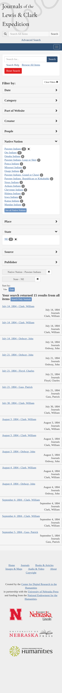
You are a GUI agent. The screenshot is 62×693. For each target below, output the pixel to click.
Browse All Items (31, 64)
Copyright (31, 572)
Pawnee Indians (12, 148)
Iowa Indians (11, 197)
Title (5, 289)
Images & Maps (13, 568)
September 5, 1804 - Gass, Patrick (20, 532)
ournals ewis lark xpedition (19, 14)
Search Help (12, 65)
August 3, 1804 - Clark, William (19, 419)
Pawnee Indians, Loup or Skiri (20, 159)
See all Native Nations (15, 210)
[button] (49, 272)
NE (6, 239)
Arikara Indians (12, 185)
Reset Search (13, 70)
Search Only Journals (21, 299)
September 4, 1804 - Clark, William (21, 499)
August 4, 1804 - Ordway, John (18, 483)
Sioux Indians (11, 182)
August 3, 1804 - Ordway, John (18, 451)
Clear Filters (50, 82)
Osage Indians (11, 171)
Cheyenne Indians (13, 189)
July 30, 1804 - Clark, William (18, 403)
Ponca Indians (11, 163)
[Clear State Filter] (16, 239)
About (53, 568)
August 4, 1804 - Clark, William (19, 467)
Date (12, 289)
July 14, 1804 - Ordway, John (17, 338)
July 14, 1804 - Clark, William (18, 306)
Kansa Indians (11, 200)
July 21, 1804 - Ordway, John (17, 354)
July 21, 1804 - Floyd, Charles (18, 370)
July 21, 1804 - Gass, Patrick (17, 387)
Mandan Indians (12, 204)
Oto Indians (10, 152)
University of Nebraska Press (43, 591)
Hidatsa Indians (12, 193)
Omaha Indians (12, 156)
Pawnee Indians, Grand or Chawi (21, 174)
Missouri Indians (13, 167)
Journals (25, 565)
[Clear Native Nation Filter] (29, 149)
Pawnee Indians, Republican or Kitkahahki (26, 178)
